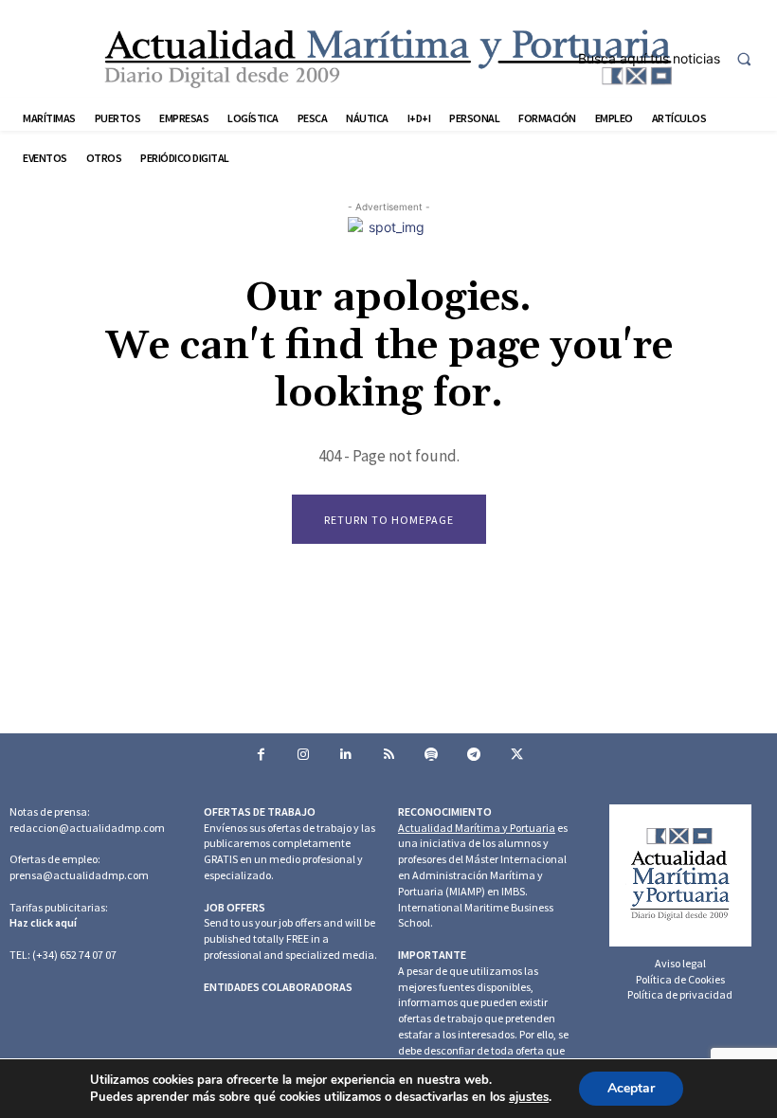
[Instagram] (303, 754)
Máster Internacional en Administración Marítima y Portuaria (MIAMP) (482, 875)
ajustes (529, 1097)
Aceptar (631, 1088)
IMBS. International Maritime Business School (475, 907)
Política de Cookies (680, 979)
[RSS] (389, 754)
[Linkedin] (346, 754)
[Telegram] (474, 754)
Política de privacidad (679, 994)
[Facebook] (261, 754)
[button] (673, 58)
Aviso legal (680, 963)
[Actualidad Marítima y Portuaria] (388, 58)
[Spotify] (431, 754)
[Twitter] (516, 754)
